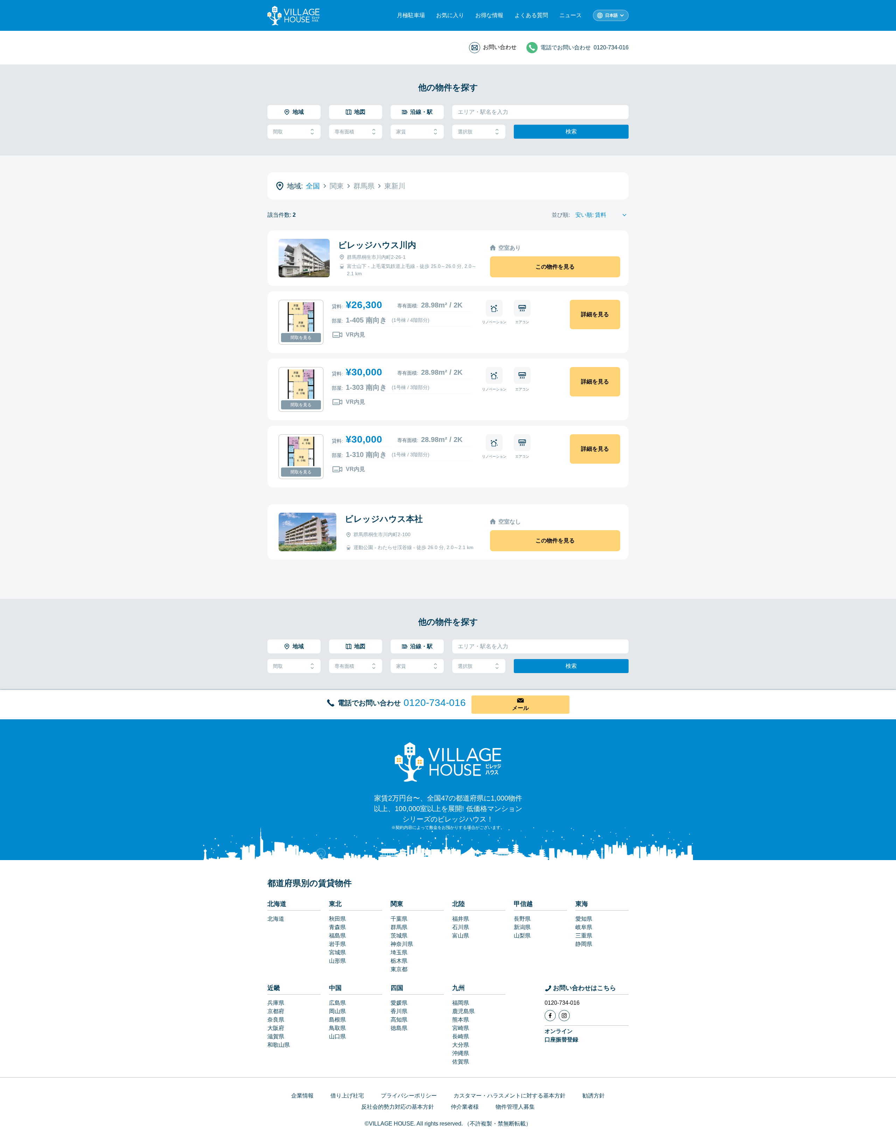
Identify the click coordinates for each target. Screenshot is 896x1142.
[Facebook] (550, 1015)
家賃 (401, 131)
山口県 (337, 1036)
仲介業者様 (465, 1107)
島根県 (337, 1020)
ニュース (570, 15)
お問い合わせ (500, 47)
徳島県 (399, 1028)
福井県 (460, 919)
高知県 (399, 1020)
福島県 (337, 936)
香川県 (399, 1011)
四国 (397, 987)
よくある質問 (531, 15)
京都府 (275, 1011)
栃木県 (399, 961)
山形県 (337, 961)
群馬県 (399, 927)
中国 (335, 987)
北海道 (276, 903)
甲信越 (523, 903)
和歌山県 (278, 1045)
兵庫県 (275, 1003)
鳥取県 (337, 1028)
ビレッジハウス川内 (377, 245)
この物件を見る (555, 267)
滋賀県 (275, 1036)
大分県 (460, 1045)
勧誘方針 (593, 1096)
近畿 (273, 987)
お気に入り (450, 15)
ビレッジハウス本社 (384, 519)
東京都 (399, 969)
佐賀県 (460, 1062)
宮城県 (337, 952)
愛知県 (583, 919)
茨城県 (399, 936)
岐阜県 (583, 927)
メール (520, 708)
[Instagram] (564, 1015)
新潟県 (522, 927)
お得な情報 (489, 15)
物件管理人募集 (515, 1107)
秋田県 (337, 919)
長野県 (522, 919)
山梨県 (522, 936)
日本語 (611, 15)
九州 (458, 987)
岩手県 (337, 944)
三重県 (583, 936)
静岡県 (583, 944)
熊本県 (460, 1020)
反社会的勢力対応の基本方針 (397, 1107)
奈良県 (275, 1020)
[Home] (448, 762)
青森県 (337, 927)
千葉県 (399, 919)
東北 (335, 903)
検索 (571, 131)
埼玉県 (399, 952)
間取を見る (301, 337)
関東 (397, 903)
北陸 (458, 903)
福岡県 (460, 1003)
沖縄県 (460, 1053)
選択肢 (465, 131)
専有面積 (344, 131)
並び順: (561, 215)
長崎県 (460, 1036)
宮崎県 (460, 1028)
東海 (581, 903)
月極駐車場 (411, 15)
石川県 (460, 927)
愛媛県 (399, 1003)
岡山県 (337, 1011)
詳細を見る (595, 314)
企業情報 (302, 1096)
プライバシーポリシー (409, 1096)
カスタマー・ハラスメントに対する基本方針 (510, 1096)
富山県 (460, 936)
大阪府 (275, 1028)
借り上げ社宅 (347, 1096)
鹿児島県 (463, 1011)
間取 (278, 131)
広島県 (337, 1003)
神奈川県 (402, 944)
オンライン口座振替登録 (561, 1035)
